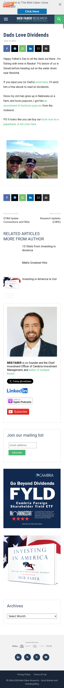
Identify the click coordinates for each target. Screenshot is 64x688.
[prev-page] (5, 295)
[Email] (38, 48)
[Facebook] (6, 48)
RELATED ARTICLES (21, 233)
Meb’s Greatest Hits (34, 262)
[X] (14, 48)
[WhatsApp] (22, 48)
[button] (32, 7)
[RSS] (27, 657)
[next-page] (11, 295)
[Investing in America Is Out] (11, 283)
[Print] (46, 48)
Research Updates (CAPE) (50, 220)
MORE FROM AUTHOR (23, 239)
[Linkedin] (30, 48)
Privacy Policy (23, 674)
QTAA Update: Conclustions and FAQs (16, 220)
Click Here (32, 11)
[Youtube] (45, 657)
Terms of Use (40, 674)
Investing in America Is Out (39, 279)
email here (41, 82)
